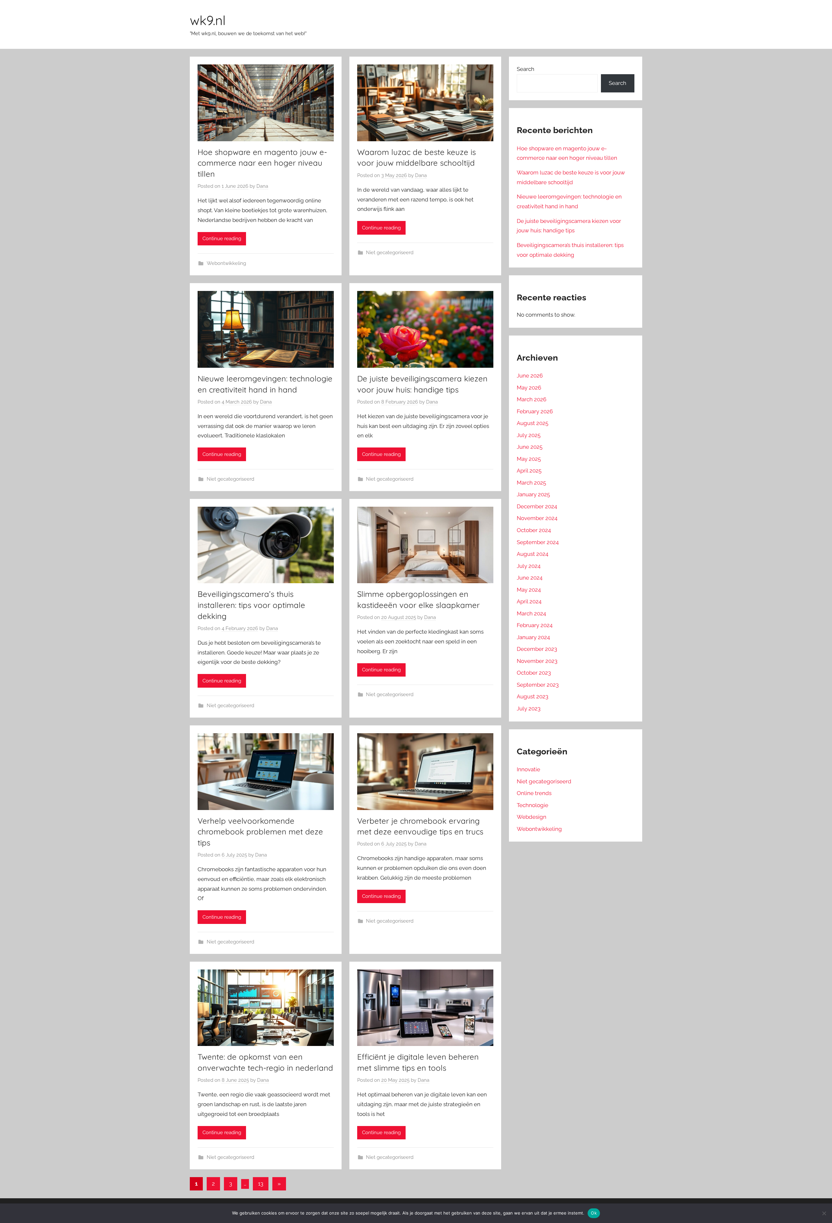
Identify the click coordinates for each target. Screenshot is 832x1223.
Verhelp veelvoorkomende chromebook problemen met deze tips (260, 831)
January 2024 (533, 637)
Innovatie (528, 769)
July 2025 (528, 435)
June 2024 (529, 577)
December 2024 (537, 506)
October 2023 (534, 672)
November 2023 (537, 661)
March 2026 (531, 399)
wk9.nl (208, 20)
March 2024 (531, 613)
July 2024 (528, 566)
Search (525, 69)
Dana (262, 186)
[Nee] (824, 1213)
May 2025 (529, 459)
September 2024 (538, 542)
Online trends (534, 793)
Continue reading (221, 238)
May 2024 (529, 589)
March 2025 (531, 482)
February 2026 (535, 411)
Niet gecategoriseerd (389, 252)
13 (260, 1183)
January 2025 (533, 494)
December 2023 (537, 649)
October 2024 (534, 530)
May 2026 (529, 387)
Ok (594, 1213)
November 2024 (537, 518)
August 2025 (532, 423)
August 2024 (532, 554)
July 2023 (528, 708)
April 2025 (529, 470)
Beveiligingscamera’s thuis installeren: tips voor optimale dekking (251, 605)
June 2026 (530, 375)
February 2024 (534, 625)
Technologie (532, 805)
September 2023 (538, 684)
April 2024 (529, 601)
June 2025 (529, 447)
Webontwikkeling (226, 263)
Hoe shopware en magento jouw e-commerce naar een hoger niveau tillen (262, 163)
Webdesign (531, 817)
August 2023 (532, 696)
